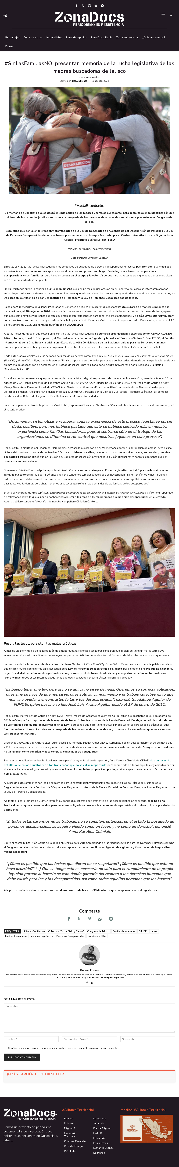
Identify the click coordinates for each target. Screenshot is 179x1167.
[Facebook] (76, 5)
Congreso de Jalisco (98, 931)
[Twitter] (83, 5)
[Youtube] (96, 5)
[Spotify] (102, 5)
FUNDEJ (143, 931)
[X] (79, 919)
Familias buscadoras (124, 931)
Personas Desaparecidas (70, 936)
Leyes (154, 931)
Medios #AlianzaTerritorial (143, 1110)
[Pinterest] (89, 919)
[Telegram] (110, 919)
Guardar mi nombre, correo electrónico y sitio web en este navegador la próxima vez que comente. (63, 1048)
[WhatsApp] (100, 919)
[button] (171, 14)
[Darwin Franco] (89, 954)
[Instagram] (89, 5)
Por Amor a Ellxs (97, 936)
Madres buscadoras (16, 936)
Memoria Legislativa (42, 936)
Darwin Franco (79, 81)
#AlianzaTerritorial (78, 1110)
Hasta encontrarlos (89, 77)
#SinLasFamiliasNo (34, 931)
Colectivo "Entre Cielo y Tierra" (66, 931)
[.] (5, 15)
